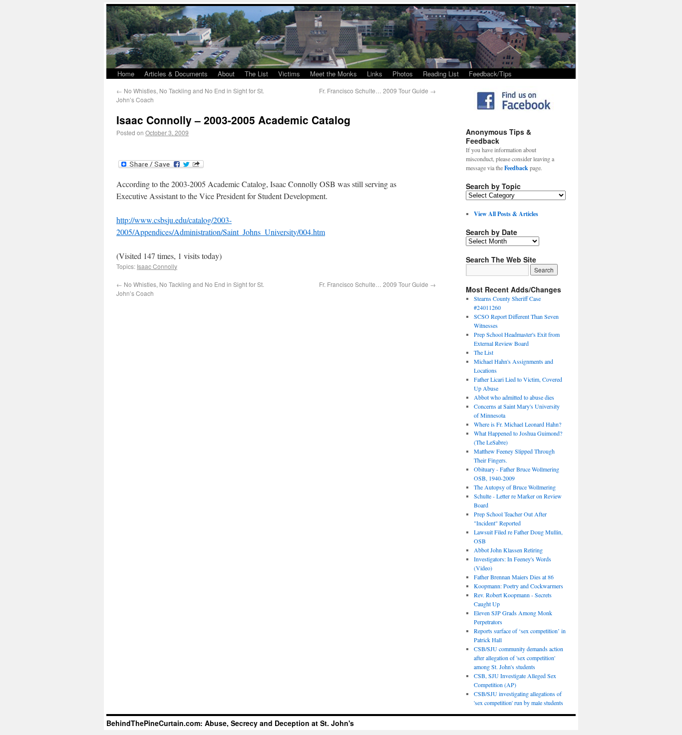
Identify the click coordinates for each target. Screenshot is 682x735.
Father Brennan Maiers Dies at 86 (514, 577)
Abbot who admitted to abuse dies (514, 397)
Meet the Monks (333, 73)
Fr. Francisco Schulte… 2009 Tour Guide (377, 90)
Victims (289, 73)
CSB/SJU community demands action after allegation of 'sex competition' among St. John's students (518, 658)
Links (374, 73)
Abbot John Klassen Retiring (508, 550)
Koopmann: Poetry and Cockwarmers (518, 586)
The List (256, 73)
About (226, 73)
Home (125, 73)
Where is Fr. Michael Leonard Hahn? (517, 424)
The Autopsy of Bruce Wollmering (515, 487)
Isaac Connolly (157, 266)
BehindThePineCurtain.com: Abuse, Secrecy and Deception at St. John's (230, 723)
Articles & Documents (176, 73)
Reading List (441, 73)
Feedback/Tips (490, 73)
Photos (402, 73)
